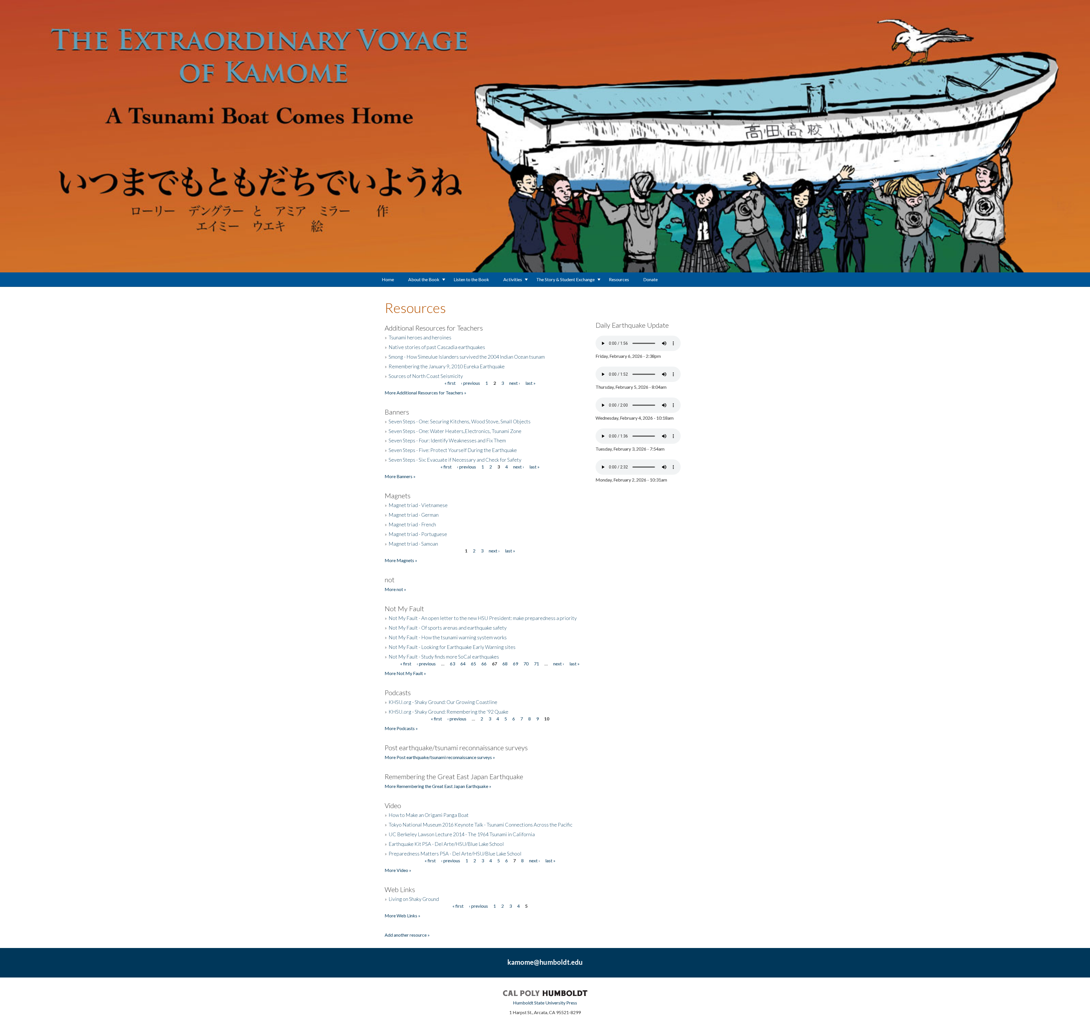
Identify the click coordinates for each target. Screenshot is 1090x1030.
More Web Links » (402, 915)
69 (515, 663)
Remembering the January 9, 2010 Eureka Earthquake (447, 366)
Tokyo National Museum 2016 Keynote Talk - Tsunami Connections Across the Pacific (480, 824)
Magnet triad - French (412, 524)
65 (473, 663)
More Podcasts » (401, 728)
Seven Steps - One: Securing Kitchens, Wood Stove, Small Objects (460, 421)
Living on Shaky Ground (414, 899)
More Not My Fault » (405, 673)
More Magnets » (401, 560)
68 (505, 663)
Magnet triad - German (414, 515)
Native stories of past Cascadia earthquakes (437, 347)
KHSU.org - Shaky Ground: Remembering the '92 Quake (448, 712)
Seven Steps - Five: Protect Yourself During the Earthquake (453, 450)
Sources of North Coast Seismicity (426, 376)
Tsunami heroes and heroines (420, 337)
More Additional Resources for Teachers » (425, 392)
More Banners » (400, 476)
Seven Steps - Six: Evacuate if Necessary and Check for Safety (455, 460)
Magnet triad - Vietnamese (418, 505)
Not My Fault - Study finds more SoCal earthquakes (444, 656)
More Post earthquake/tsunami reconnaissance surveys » (440, 757)
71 (536, 663)
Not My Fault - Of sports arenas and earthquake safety (448, 628)
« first (450, 383)
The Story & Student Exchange (565, 279)
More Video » (398, 870)
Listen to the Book (471, 279)
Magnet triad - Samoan (413, 544)
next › (514, 383)
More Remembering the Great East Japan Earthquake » (438, 786)
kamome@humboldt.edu (545, 962)
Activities (512, 279)
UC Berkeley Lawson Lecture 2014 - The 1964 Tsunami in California (462, 834)
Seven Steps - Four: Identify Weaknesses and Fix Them (447, 440)
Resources (619, 279)
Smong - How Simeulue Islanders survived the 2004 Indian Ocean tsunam (467, 357)
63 (452, 663)
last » (530, 383)
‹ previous (470, 383)
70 (526, 663)
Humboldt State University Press (545, 1002)
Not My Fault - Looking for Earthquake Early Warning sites (452, 647)
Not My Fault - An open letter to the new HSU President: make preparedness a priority (483, 618)
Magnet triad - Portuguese (418, 534)
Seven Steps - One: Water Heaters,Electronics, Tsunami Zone (455, 431)
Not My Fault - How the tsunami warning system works (448, 637)
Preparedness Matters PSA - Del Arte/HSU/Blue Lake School (455, 853)
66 (484, 663)
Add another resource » (407, 934)
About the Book (423, 279)
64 (463, 663)
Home (388, 279)
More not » (395, 589)
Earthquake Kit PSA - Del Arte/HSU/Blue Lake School (446, 844)
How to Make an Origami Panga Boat (429, 815)
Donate (650, 279)
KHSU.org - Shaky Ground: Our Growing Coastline (443, 702)
